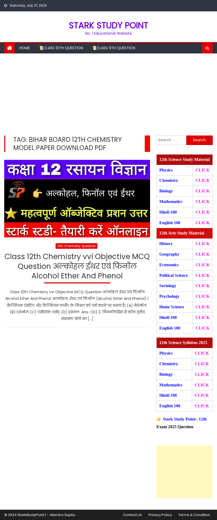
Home (24, 48)
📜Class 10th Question (61, 48)
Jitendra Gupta (62, 514)
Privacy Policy (160, 514)
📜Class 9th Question (113, 48)
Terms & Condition (194, 514)
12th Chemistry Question (76, 246)
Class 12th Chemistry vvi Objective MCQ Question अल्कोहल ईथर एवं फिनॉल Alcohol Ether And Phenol (77, 266)
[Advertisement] (108, 93)
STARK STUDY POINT (108, 25)
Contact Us (132, 514)
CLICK (203, 201)
